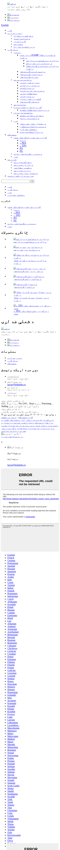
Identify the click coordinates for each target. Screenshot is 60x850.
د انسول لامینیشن (24, 287)
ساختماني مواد (23, 112)
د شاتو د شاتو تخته (32, 115)
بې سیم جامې (27, 96)
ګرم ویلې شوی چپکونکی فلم (30, 137)
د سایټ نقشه (8, 417)
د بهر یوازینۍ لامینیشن (28, 271)
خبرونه (12, 159)
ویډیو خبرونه (22, 170)
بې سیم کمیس (27, 88)
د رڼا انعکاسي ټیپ (31, 132)
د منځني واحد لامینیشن (28, 279)
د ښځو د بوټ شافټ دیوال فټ (42, 60)
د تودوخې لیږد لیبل (32, 90)
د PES (23, 143)
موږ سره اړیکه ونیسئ (20, 176)
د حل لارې (12, 49)
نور (16, 121)
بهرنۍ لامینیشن (29, 77)
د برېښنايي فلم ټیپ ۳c (28, 107)
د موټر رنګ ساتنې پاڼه (28, 154)
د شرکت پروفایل (23, 35)
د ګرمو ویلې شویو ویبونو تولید (13, 429)
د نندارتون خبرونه (26, 173)
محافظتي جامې (28, 93)
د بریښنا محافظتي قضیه (34, 110)
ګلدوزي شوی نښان (30, 99)
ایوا (23, 140)
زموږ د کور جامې (30, 82)
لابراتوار (20, 41)
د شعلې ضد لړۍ (28, 129)
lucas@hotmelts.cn (16, 384)
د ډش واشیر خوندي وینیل (19, 422)
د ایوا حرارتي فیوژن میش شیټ (36, 428)
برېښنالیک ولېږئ (12, 436)
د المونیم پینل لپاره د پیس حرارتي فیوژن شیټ (29, 424)
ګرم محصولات (25, 417)
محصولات (12, 134)
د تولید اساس (22, 38)
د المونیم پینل (29, 118)
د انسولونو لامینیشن (33, 71)
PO (21, 148)
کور (9, 30)
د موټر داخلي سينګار (33, 126)
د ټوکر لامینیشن (29, 101)
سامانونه (20, 104)
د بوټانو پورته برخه (39, 63)
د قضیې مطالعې (23, 167)
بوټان (17, 52)
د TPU (23, 145)
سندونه (18, 44)
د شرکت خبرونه (23, 162)
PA (21, 151)
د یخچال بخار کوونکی (33, 123)
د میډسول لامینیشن (31, 74)
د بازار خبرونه (23, 165)
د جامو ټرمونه (23, 79)
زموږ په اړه (14, 33)
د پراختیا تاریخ (24, 46)
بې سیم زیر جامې (30, 85)
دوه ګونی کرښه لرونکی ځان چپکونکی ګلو (29, 420)
